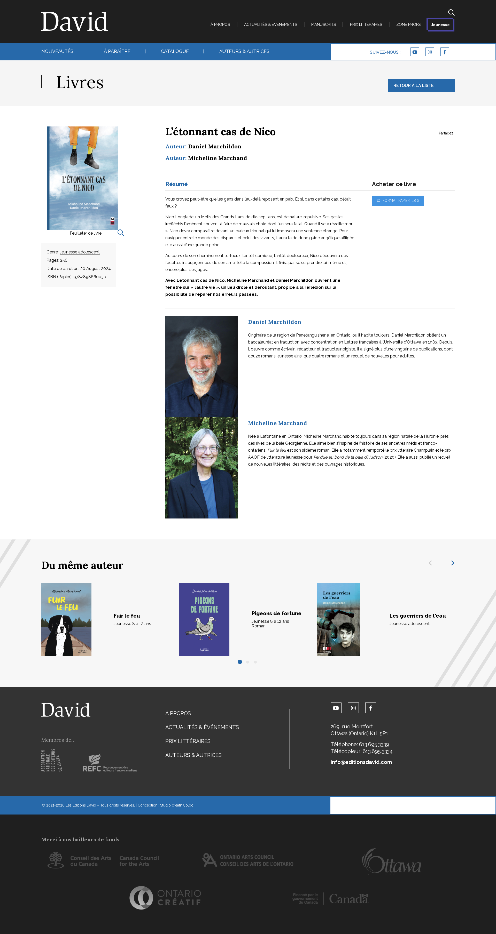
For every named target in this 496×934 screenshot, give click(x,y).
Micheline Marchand (217, 158)
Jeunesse (440, 24)
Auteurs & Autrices (244, 51)
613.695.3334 (378, 751)
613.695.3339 (374, 744)
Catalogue (175, 51)
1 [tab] (240, 662)
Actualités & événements (270, 24)
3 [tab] (255, 662)
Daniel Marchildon (215, 146)
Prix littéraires (366, 24)
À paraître (117, 51)
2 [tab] (248, 662)
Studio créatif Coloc (176, 805)
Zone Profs (408, 24)
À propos (220, 24)
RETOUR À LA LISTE (413, 85)
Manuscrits (323, 24)
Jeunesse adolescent (80, 252)
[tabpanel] (110, 619)
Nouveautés (57, 51)
